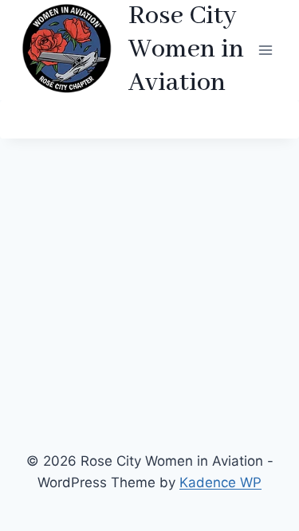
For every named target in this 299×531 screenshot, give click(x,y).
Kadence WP (220, 482)
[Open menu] (265, 49)
